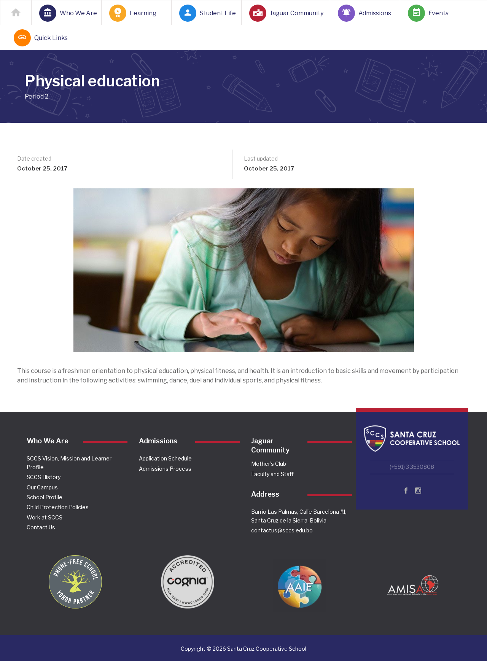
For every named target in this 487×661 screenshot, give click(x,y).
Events (438, 13)
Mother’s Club (268, 463)
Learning (143, 13)
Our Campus (42, 487)
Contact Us (41, 527)
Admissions (374, 13)
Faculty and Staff (272, 474)
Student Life (216, 13)
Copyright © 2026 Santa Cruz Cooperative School (243, 648)
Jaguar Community (295, 13)
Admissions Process (165, 468)
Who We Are (76, 13)
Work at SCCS (44, 517)
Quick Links (50, 37)
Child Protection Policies (58, 507)
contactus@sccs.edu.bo (282, 530)
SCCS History (43, 477)
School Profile (44, 497)
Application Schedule (165, 458)
